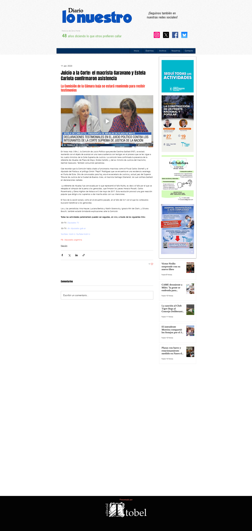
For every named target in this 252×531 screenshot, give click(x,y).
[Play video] (107, 121)
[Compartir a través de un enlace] (83, 255)
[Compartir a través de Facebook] (62, 255)
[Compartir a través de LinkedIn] (76, 255)
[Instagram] (157, 35)
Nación (64, 245)
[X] (166, 35)
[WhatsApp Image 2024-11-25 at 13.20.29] (184, 35)
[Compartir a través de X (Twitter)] (69, 255)
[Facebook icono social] (175, 35)
